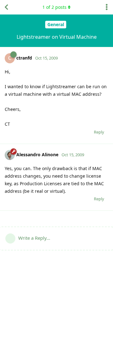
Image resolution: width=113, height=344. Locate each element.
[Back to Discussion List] (6, 7)
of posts (54, 7)
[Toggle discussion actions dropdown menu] (106, 7)
